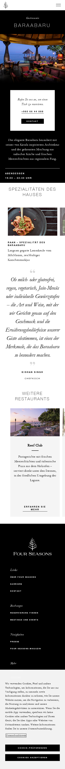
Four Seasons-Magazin (25, 648)
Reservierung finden (24, 613)
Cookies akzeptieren (32, 757)
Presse (14, 642)
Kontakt (32, 121)
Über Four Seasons (23, 577)
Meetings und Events (24, 620)
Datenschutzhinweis (16, 735)
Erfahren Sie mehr (35, 508)
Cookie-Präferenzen (32, 748)
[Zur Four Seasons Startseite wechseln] (5, 5)
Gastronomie (32, 18)
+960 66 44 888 (32, 111)
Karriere (16, 584)
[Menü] (58, 5)
